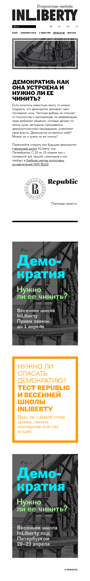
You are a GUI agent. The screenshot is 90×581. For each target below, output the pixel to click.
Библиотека (28, 33)
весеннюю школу (25, 149)
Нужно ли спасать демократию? (42, 373)
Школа (71, 33)
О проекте (71, 570)
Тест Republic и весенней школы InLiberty (44, 398)
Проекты (59, 33)
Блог (15, 33)
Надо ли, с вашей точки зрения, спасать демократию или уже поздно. (41, 424)
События (45, 33)
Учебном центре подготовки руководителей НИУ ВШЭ (38, 162)
